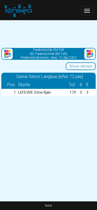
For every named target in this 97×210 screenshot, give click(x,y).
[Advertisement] (48, 33)
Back (48, 205)
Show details (80, 66)
